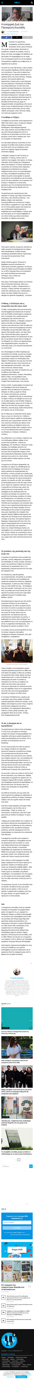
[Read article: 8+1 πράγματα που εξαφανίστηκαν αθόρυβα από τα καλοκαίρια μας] (17, 1271)
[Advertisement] (16, 962)
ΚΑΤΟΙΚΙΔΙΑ (15, 1366)
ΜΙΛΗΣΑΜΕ (6, 1028)
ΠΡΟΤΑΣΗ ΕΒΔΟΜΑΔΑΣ (16, 1363)
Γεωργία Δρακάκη (13, 31)
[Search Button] (32, 2)
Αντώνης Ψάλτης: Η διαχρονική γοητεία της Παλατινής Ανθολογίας (15, 1032)
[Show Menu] (2, 2)
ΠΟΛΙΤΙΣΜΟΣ (20, 1359)
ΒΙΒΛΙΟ (13, 1359)
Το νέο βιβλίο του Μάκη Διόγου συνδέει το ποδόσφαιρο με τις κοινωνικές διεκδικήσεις (16, 1153)
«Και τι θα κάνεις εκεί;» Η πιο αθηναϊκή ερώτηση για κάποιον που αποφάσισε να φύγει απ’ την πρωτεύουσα (18, 1297)
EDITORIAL (11, 1357)
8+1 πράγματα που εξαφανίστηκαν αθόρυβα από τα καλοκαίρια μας (12, 1287)
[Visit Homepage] (17, 2)
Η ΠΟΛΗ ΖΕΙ (24, 1366)
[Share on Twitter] (17, 37)
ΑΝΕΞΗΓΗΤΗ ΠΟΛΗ (21, 1357)
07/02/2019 (24, 31)
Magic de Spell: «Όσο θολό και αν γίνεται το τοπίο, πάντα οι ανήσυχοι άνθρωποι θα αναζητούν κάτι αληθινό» (16, 1092)
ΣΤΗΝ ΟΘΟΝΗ (6, 1361)
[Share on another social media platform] (28, 37)
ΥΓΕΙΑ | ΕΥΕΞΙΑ (26, 1364)
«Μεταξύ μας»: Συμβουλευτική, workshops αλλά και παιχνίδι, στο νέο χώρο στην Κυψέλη (16, 1123)
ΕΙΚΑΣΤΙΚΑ (15, 1361)
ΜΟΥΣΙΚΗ (5, 1363)
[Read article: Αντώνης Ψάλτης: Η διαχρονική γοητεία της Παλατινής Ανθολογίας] (17, 1018)
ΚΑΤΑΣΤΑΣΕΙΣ (6, 1366)
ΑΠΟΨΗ (3, 1357)
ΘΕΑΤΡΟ (22, 1361)
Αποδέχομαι (21, 1377)
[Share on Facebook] (6, 37)
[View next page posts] (18, 1159)
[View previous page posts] (15, 1159)
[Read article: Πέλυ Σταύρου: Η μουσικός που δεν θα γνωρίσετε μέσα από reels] (17, 1047)
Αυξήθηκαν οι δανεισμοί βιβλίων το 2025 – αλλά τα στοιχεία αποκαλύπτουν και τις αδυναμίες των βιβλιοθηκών (18, 1312)
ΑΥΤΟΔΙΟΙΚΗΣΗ (16, 1364)
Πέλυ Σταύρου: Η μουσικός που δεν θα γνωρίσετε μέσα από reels (14, 1061)
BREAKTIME (6, 1364)
